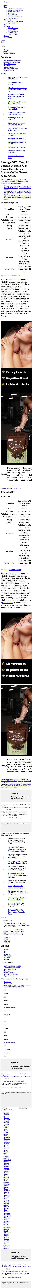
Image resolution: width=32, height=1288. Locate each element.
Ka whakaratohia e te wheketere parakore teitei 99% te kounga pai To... (17, 849)
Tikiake (19, 488)
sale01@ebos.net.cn (17, 933)
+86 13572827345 (18, 930)
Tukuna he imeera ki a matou (9, 488)
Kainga (6, 5)
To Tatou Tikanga (13, 31)
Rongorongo (7, 20)
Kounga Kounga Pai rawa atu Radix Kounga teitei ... (17, 862)
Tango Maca (20, 986)
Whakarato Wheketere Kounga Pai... (16, 108)
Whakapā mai (8, 37)
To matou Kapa (12, 32)
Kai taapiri (11, 13)
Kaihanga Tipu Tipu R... (17, 147)
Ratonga (6, 36)
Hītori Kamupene (13, 34)
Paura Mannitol (8, 985)
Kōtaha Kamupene (13, 28)
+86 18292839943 (18, 931)
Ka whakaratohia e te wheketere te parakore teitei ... (16, 96)
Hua (5, 7)
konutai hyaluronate (19, 985)
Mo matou (7, 26)
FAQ (5, 24)
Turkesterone (8, 986)
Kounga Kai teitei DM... (16, 139)
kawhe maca (15, 569)
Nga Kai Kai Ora (13, 18)
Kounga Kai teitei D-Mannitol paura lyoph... (16, 887)
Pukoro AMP (8, 983)
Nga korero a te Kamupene (15, 21)
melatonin (28, 985)
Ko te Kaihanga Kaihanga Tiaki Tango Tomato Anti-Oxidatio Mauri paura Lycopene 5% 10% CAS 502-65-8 (16, 780)
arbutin (14, 986)
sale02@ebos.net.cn (17, 934)
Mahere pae (7, 982)
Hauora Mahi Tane (13, 15)
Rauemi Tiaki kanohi (14, 11)
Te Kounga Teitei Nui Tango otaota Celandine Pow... (16, 912)
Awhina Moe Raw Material (15, 10)
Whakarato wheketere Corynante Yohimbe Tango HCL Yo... (18, 875)
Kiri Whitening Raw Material (16, 8)
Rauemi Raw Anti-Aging (15, 16)
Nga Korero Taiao (13, 23)
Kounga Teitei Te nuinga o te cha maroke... (17, 129)
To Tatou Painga (12, 29)
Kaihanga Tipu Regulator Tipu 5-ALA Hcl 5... (17, 899)
